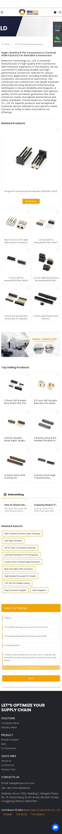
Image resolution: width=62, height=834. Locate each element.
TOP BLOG (21, 814)
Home (7, 44)
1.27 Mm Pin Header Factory (17, 583)
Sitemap (7, 814)
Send (30, 678)
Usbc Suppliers (39, 590)
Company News (10, 723)
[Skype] (20, 822)
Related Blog (16, 494)
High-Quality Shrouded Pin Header (20, 576)
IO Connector (8, 748)
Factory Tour (8, 769)
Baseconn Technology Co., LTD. (42, 810)
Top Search (38, 814)
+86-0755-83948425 (18, 788)
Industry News (9, 727)
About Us (6, 760)
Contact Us (7, 765)
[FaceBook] (4, 822)
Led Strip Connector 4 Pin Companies (21, 554)
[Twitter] (12, 822)
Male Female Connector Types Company (22, 533)
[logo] (28, 12)
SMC (3, 744)
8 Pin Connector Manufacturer (29, 44)
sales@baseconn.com (21, 783)
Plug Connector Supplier (15, 590)
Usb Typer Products (13, 540)
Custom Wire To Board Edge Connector (22, 562)
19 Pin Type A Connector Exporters (20, 547)
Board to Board (9, 739)
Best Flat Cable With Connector (18, 569)
